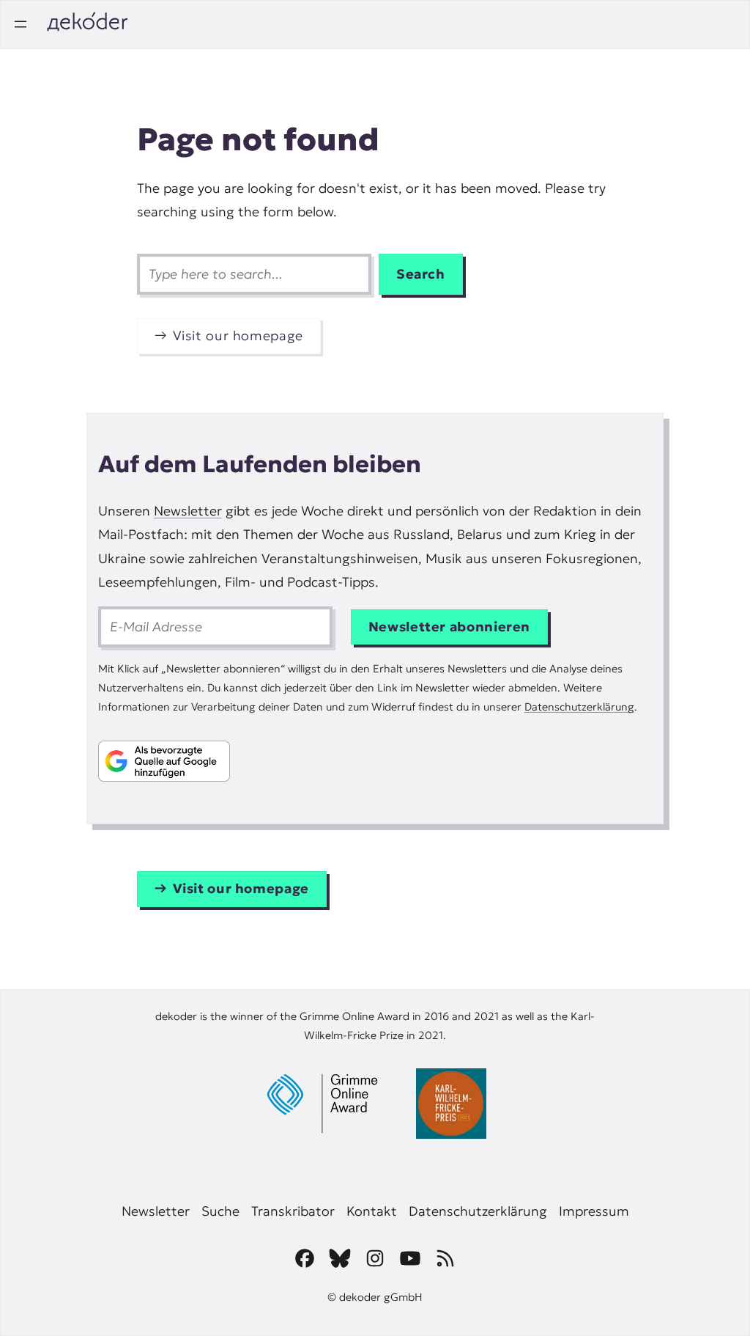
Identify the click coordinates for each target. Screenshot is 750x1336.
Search (420, 273)
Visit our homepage (238, 335)
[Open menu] (20, 24)
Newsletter (188, 510)
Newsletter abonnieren (449, 626)
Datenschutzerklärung (579, 706)
